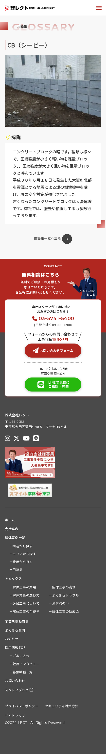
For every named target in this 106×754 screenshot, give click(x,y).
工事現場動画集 (17, 621)
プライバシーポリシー (22, 705)
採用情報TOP (15, 647)
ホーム (10, 519)
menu (99, 8)
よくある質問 (15, 630)
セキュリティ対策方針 (62, 705)
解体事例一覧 (15, 537)
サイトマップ (15, 715)
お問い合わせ (15, 680)
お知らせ (11, 638)
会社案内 (11, 528)
